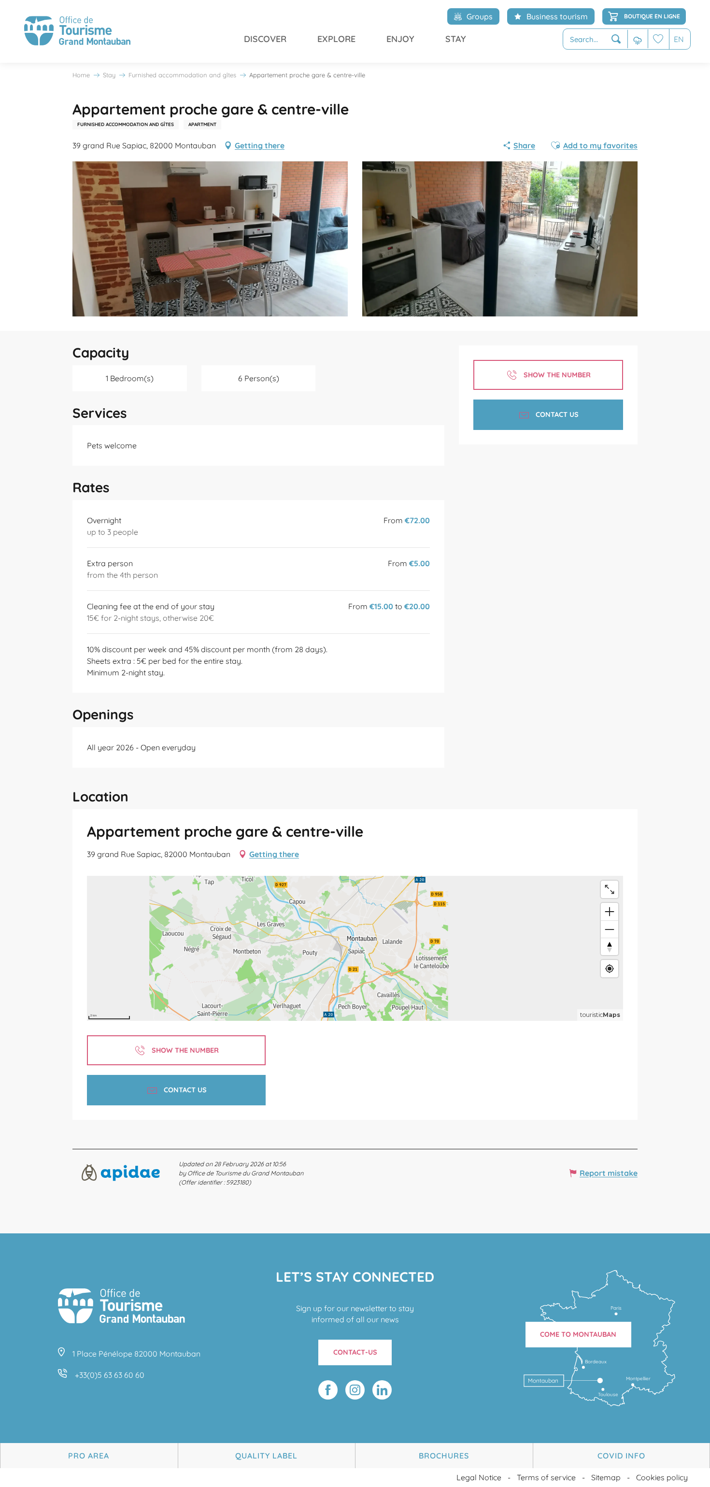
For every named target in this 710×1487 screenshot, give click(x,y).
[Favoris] (658, 38)
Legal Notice (478, 1477)
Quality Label (266, 1455)
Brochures (444, 1455)
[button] (595, 39)
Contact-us (355, 1352)
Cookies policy (662, 1477)
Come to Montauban (578, 1334)
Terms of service (546, 1477)
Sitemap (606, 1477)
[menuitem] (77, 31)
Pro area (88, 1455)
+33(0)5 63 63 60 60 (109, 1375)
